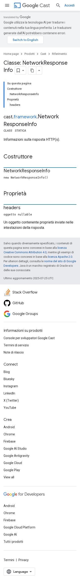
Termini (9, 560)
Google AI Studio (15, 448)
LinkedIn (9, 393)
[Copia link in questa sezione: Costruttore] (36, 157)
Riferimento (59, 53)
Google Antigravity (16, 456)
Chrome (9, 434)
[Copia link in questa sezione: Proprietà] (30, 194)
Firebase (10, 441)
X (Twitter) (11, 400)
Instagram (11, 386)
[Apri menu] (7, 5)
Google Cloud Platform (19, 527)
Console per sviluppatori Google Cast (29, 338)
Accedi (69, 5)
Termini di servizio (16, 345)
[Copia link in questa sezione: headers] (24, 208)
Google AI (10, 534)
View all (9, 477)
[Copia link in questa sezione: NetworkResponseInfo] (54, 171)
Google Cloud (13, 463)
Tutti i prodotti (13, 541)
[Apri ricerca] (58, 5)
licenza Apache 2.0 (60, 256)
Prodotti (29, 53)
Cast (45, 5)
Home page (11, 53)
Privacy (23, 560)
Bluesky (9, 379)
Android (9, 427)
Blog (7, 372)
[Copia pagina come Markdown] (32, 70)
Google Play (12, 470)
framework (25, 117)
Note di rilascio (14, 352)
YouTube (10, 407)
